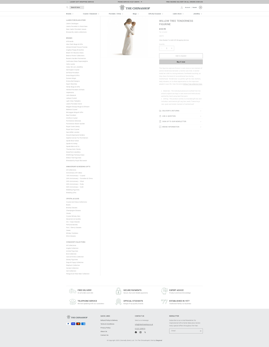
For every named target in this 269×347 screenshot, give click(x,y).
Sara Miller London (72, 132)
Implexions (70, 92)
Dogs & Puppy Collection (75, 262)
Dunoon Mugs (71, 78)
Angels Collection (72, 248)
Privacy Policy (105, 328)
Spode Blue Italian (72, 141)
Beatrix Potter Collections (75, 55)
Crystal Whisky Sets (73, 216)
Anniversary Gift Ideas (74, 173)
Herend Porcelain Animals (75, 89)
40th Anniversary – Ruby (75, 184)
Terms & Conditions (107, 324)
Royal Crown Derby (73, 126)
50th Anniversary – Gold (74, 187)
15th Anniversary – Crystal (75, 175)
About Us (104, 331)
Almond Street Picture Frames (76, 47)
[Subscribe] (200, 331)
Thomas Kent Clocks (73, 149)
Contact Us (104, 335)
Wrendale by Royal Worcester (76, 160)
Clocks (68, 213)
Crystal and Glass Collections (76, 202)
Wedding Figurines (72, 190)
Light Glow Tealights (73, 101)
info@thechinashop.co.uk (144, 324)
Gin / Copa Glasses (73, 222)
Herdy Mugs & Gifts (73, 87)
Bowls (68, 205)
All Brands (69, 41)
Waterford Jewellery (73, 152)
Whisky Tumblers (72, 233)
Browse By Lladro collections (76, 32)
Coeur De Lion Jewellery (74, 67)
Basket (195, 7)
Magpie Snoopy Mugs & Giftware (77, 107)
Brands (68, 14)
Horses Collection (72, 268)
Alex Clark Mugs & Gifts (74, 44)
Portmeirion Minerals (73, 121)
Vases (68, 230)
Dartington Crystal (72, 70)
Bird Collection (71, 254)
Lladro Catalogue (72, 23)
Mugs (135, 14)
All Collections (71, 170)
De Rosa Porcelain (72, 72)
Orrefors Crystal (72, 118)
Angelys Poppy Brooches (75, 50)
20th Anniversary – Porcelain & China (79, 178)
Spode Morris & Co (72, 146)
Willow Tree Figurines (73, 158)
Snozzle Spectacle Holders (75, 135)
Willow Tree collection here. (192, 84)
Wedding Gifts (71, 192)
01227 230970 (140, 328)
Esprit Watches (71, 84)
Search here (75, 7)
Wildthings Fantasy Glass (75, 155)
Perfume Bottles (72, 225)
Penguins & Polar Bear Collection (77, 274)
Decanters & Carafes (73, 219)
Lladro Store (177, 14)
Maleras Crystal (71, 109)
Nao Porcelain (71, 115)
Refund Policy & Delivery (109, 320)
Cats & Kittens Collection (75, 257)
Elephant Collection (73, 265)
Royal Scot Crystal (72, 129)
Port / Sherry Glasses (73, 227)
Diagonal (159, 340)
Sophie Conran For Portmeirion (77, 138)
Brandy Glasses (71, 207)
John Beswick (71, 95)
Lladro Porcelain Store (74, 104)
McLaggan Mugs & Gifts (74, 112)
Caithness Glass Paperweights (77, 61)
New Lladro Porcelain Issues (76, 29)
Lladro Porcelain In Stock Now (76, 26)
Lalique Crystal (71, 98)
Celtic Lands (70, 64)
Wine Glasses (71, 236)
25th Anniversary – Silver (75, 181)
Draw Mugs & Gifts (72, 75)
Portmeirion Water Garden (75, 124)
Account (187, 7)
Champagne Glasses (73, 210)
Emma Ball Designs (73, 81)
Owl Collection (71, 271)
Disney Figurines (72, 259)
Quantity (161, 44)
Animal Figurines (72, 251)
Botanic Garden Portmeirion (76, 58)
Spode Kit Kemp (71, 143)
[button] (67, 7)
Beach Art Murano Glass (74, 53)
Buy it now (181, 62)
